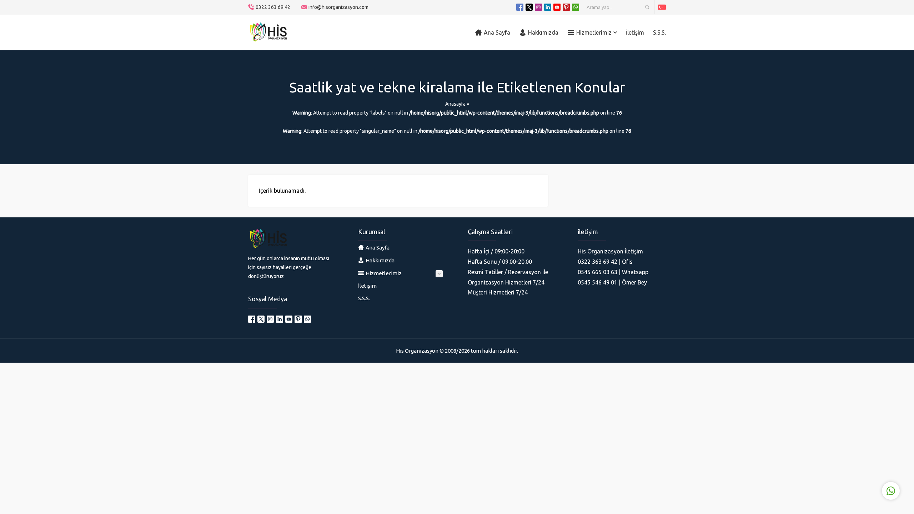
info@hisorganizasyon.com (338, 7)
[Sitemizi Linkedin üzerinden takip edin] (547, 7)
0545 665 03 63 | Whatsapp (613, 272)
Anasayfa (455, 104)
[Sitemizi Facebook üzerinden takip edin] (519, 7)
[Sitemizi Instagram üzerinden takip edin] (538, 7)
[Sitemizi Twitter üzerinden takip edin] (529, 7)
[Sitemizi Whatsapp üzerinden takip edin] (575, 7)
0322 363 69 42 (273, 7)
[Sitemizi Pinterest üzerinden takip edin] (566, 7)
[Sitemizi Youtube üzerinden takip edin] (557, 7)
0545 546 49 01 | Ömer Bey (612, 282)
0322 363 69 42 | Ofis (605, 261)
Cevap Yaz (846, 461)
